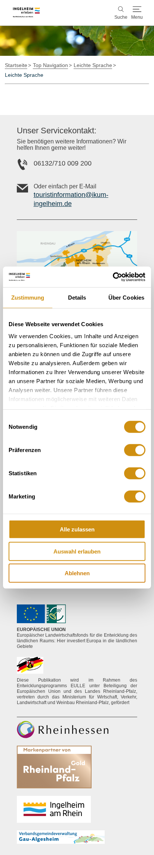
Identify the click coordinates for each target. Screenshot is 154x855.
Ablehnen (77, 573)
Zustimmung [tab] (27, 297)
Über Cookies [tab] (126, 297)
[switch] (134, 450)
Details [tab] (77, 297)
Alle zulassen (77, 529)
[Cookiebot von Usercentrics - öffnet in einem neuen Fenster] (112, 277)
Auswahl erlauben (77, 551)
